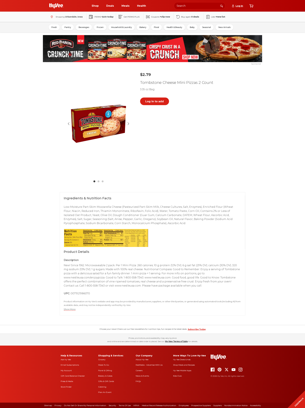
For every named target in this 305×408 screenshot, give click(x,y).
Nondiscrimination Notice (235, 405)
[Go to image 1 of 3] (94, 181)
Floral (156, 27)
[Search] (221, 5)
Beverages (84, 27)
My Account (66, 370)
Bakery (142, 27)
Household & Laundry (121, 27)
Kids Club (177, 376)
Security (112, 405)
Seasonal (206, 27)
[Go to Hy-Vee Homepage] (56, 5)
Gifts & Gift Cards (106, 381)
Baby (192, 27)
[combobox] (199, 5)
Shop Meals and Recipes (184, 365)
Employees (184, 405)
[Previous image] (69, 124)
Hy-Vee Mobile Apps (182, 370)
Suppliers (217, 405)
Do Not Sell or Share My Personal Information (85, 405)
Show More (70, 309)
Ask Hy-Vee (66, 359)
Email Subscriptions (70, 365)
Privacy (57, 405)
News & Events (142, 376)
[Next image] (128, 124)
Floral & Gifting (105, 370)
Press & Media (67, 381)
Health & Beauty (174, 27)
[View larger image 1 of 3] (98, 124)
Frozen (100, 27)
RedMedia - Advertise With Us (149, 365)
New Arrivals (224, 27)
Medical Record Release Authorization (159, 405)
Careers (139, 370)
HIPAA (136, 405)
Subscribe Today (197, 329)
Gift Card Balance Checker (73, 376)
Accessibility (255, 405)
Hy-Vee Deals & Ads (181, 359)
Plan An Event (105, 392)
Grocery (101, 359)
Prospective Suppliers (201, 405)
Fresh (54, 27)
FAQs (138, 381)
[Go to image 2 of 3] (98, 181)
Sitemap (48, 405)
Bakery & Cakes (105, 376)
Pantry (67, 27)
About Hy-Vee (142, 359)
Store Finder (66, 387)
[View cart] (251, 6)
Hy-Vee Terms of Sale (176, 341)
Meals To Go (103, 365)
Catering (102, 387)
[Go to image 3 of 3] (103, 181)
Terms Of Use (125, 405)
